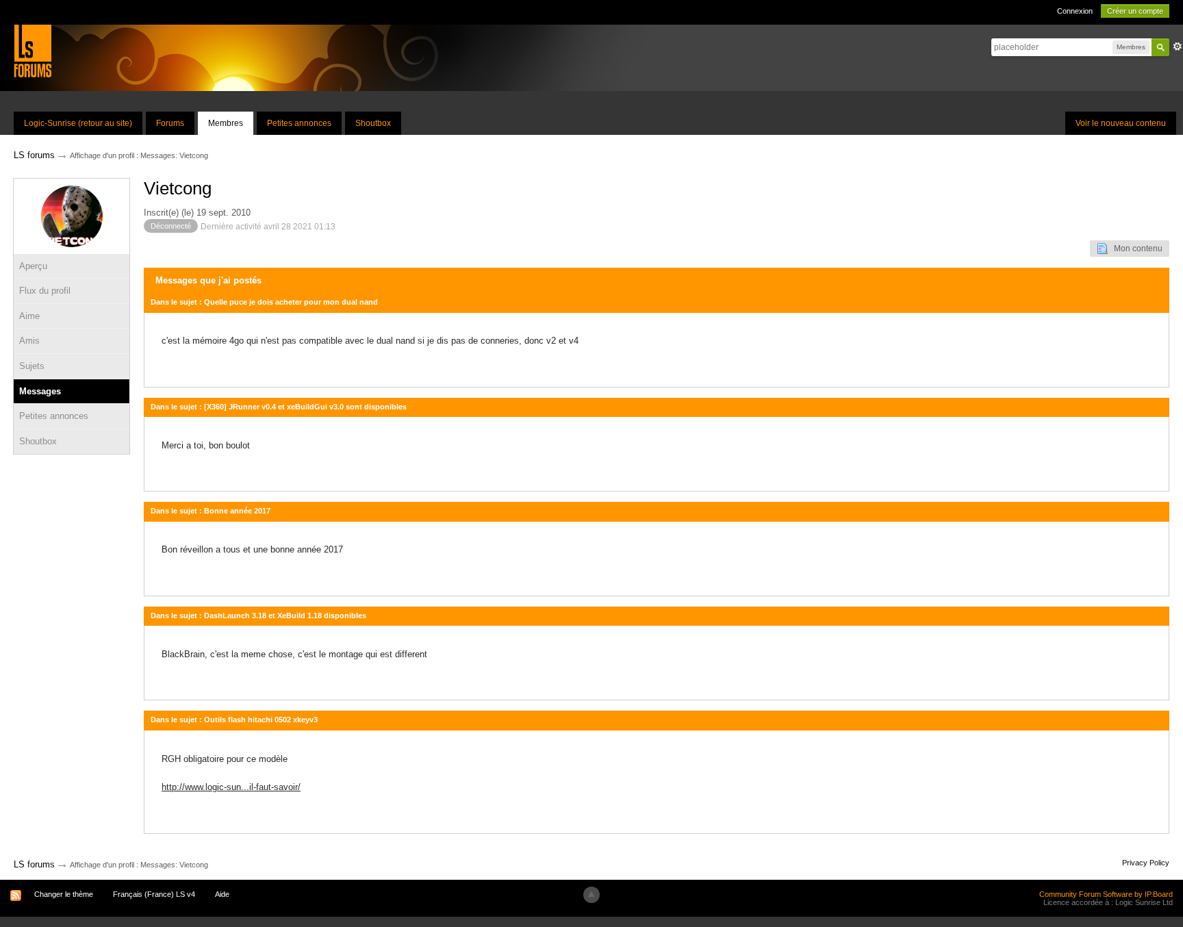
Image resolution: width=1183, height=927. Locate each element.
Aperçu (33, 266)
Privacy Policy (1145, 863)
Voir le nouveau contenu (1121, 123)
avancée (1177, 46)
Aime (29, 316)
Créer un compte (1135, 11)
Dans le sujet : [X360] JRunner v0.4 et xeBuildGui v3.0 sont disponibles (279, 407)
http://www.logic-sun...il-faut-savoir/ (231, 787)
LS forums (34, 864)
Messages (40, 391)
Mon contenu (1135, 248)
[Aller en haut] (591, 895)
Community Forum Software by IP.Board (1106, 894)
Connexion (1075, 11)
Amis (29, 340)
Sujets (31, 366)
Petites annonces (299, 123)
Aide (222, 894)
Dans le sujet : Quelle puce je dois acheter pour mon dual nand (264, 302)
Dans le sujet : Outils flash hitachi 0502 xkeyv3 (234, 719)
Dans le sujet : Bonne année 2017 (210, 511)
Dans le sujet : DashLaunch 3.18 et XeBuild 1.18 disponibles (258, 615)
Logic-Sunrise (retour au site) (78, 123)
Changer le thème (63, 894)
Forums (170, 123)
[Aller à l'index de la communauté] (32, 50)
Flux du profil (45, 290)
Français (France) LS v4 (154, 894)
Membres (225, 123)
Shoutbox (373, 123)
